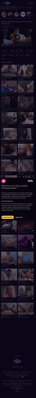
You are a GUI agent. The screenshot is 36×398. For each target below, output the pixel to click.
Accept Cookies (8, 217)
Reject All (19, 217)
